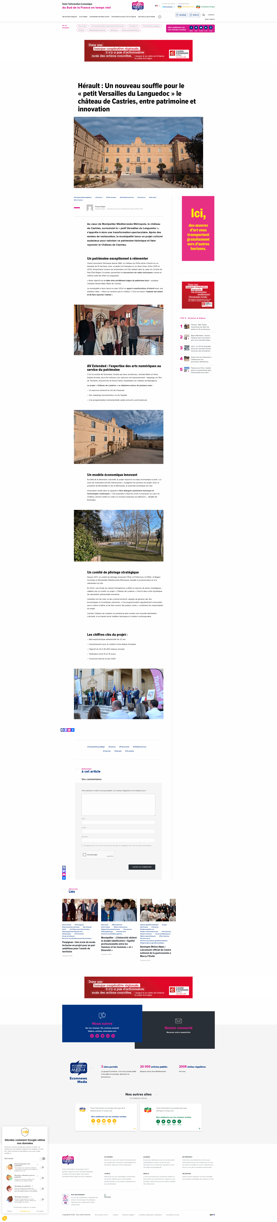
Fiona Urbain (100, 207)
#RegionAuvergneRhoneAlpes (152, 943)
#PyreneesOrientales (70, 927)
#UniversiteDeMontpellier (111, 934)
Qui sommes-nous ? (101, 1215)
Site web (85, 836)
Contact (115, 1215)
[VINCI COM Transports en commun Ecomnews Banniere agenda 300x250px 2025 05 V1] (198, 295)
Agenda (182, 15)
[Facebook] (62, 730)
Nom (84, 818)
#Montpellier (117, 925)
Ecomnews (167, 7)
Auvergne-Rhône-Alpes (99, 17)
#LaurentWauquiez (163, 934)
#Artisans (114, 30)
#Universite (121, 931)
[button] (159, 16)
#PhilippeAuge (107, 931)
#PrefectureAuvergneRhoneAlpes (153, 940)
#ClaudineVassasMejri (83, 197)
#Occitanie (78, 200)
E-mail (84, 827)
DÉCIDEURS (186, 1173)
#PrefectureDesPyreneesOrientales (77, 938)
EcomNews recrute (172, 1215)
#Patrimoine (111, 197)
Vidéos (196, 15)
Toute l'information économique (86, 6)
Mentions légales (128, 1215)
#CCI (64, 929)
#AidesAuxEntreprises (97, 30)
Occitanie (83, 17)
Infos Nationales (69, 17)
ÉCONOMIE (108, 1157)
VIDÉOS (107, 1173)
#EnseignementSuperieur (72, 931)
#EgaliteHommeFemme (110, 929)
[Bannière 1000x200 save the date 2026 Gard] (138, 51)
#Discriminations (120, 927)
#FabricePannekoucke (149, 931)
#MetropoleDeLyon (148, 936)
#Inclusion (127, 929)
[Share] (72, 730)
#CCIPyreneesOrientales (80, 929)
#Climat (81, 30)
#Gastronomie (146, 934)
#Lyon (164, 925)
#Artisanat (87, 927)
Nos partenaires (78, 1195)
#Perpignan (79, 925)
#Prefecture (145, 938)
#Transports (133, 26)
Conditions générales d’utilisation (150, 1215)
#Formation (79, 934)
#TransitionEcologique (151, 26)
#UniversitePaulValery (130, 30)
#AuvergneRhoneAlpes (149, 925)
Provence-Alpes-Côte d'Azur (123, 17)
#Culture (99, 197)
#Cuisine (155, 927)
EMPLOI (146, 1173)
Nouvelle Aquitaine (146, 17)
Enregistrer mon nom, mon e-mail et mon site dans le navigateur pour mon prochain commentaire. (118, 845)
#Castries (141, 197)
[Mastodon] (66, 730)
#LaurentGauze (68, 936)
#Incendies (82, 26)
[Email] (69, 730)
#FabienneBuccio (147, 929)
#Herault (152, 197)
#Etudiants (66, 934)
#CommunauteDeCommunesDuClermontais (107, 26)
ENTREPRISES (187, 1157)
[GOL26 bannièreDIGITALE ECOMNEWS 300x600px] (198, 228)
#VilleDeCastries (127, 197)
